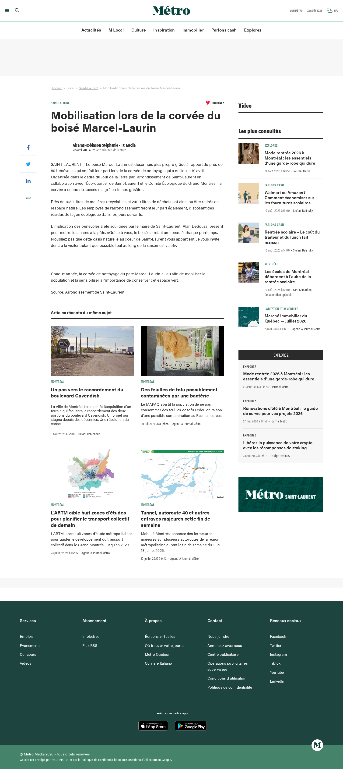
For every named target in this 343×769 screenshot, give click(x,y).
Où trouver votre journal (165, 645)
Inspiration (164, 30)
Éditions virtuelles (160, 636)
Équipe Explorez (280, 455)
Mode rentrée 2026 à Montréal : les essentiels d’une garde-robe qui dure (290, 158)
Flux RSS (90, 645)
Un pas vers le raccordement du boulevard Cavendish (87, 392)
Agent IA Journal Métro (186, 423)
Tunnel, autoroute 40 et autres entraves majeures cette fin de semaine (175, 518)
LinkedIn (277, 681)
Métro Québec (157, 654)
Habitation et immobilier (281, 308)
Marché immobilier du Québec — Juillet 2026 (286, 318)
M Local (116, 30)
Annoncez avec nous (224, 645)
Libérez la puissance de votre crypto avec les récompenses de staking (277, 444)
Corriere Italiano (158, 663)
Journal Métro (301, 171)
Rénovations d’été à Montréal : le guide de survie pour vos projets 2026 (280, 410)
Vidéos (25, 663)
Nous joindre (218, 636)
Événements (30, 645)
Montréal (57, 381)
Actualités (91, 30)
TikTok (275, 663)
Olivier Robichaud (89, 434)
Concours (28, 654)
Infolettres (90, 636)
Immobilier (193, 30)
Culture (138, 30)
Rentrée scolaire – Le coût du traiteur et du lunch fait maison (292, 237)
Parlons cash (224, 30)
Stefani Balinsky (303, 210)
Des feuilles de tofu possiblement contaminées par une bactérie (179, 392)
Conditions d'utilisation (141, 760)
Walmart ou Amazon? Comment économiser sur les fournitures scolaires (289, 197)
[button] (6, 10)
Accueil (57, 87)
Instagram (278, 654)
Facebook (278, 636)
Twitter (275, 645)
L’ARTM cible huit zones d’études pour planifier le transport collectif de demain (90, 518)
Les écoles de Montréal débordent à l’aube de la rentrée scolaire (288, 276)
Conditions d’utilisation (226, 678)
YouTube (277, 672)
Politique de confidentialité (229, 687)
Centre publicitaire (222, 654)
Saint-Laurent (88, 87)
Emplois (27, 636)
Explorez (253, 30)
